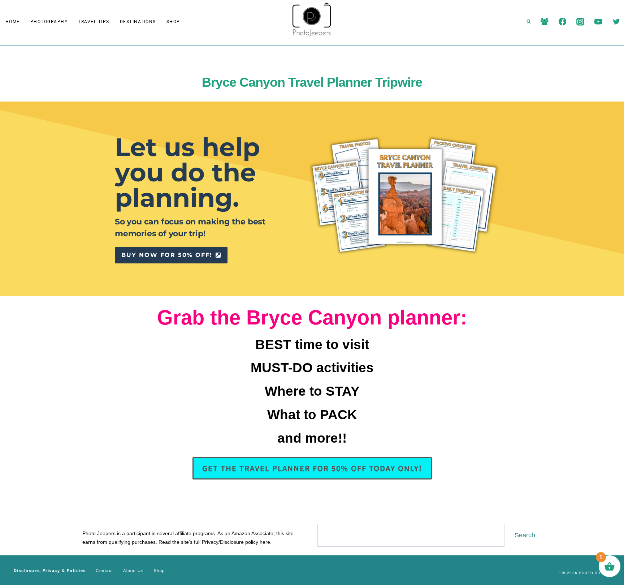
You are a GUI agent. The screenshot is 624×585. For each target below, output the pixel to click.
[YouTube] (598, 21)
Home (12, 21)
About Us (133, 570)
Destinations (138, 21)
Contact (104, 570)
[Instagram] (580, 21)
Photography (49, 21)
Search (525, 535)
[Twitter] (616, 21)
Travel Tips (93, 21)
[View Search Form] (528, 21)
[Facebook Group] (544, 21)
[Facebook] (562, 21)
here (265, 542)
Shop (173, 21)
